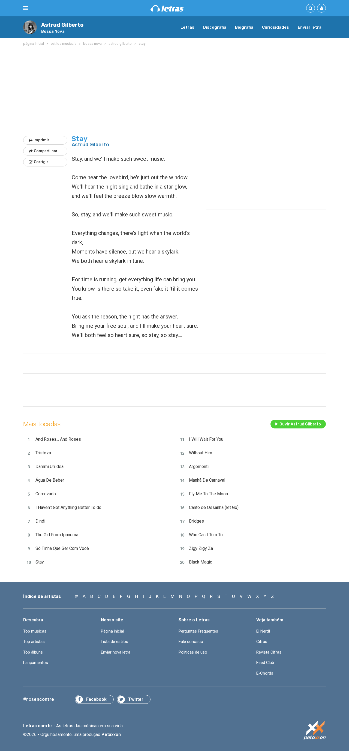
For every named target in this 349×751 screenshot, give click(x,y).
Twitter (135, 699)
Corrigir (41, 162)
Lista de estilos (114, 641)
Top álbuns (33, 652)
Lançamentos (35, 662)
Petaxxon (111, 734)
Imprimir (41, 140)
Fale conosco (191, 641)
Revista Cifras (268, 652)
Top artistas (34, 641)
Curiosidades (275, 27)
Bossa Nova (53, 31)
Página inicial (112, 631)
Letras (187, 27)
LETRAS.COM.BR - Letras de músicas (167, 8)
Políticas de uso (193, 652)
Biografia (244, 27)
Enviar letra (309, 27)
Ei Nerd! (263, 631)
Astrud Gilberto (62, 25)
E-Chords (264, 673)
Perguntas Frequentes (198, 631)
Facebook (96, 699)
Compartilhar (46, 151)
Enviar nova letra (115, 652)
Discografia (214, 27)
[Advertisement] (174, 91)
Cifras (261, 641)
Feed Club (265, 662)
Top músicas (34, 631)
